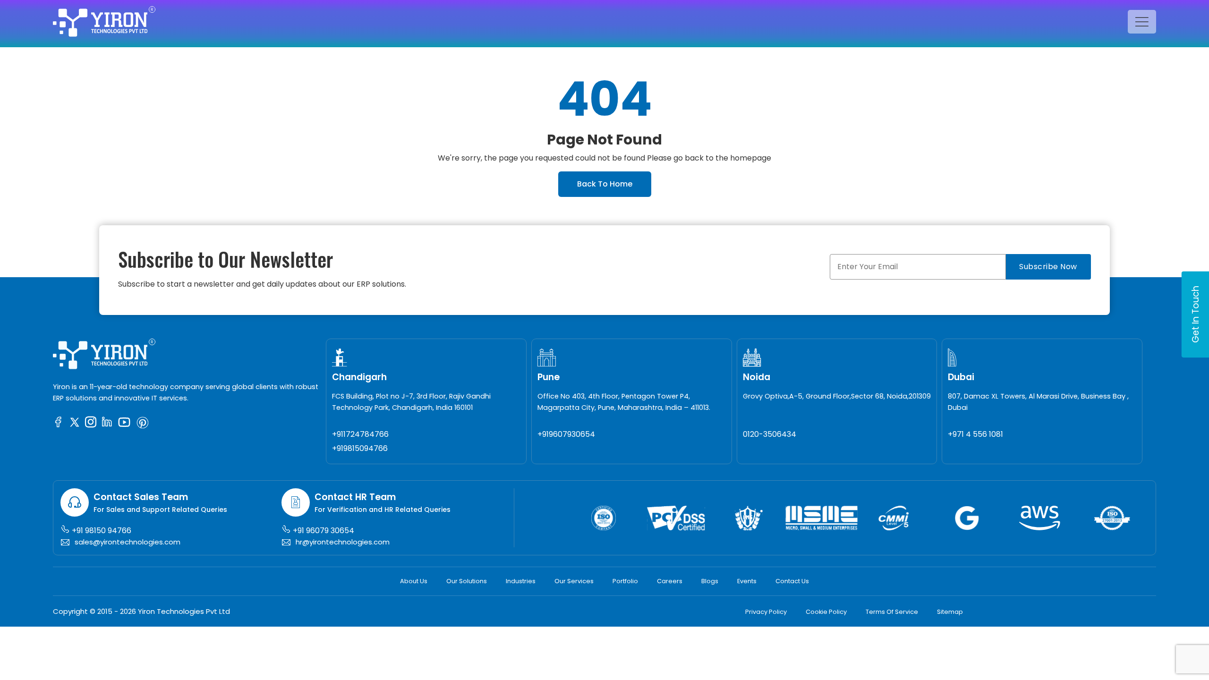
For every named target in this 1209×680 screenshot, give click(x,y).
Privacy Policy (766, 612)
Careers (669, 581)
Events (747, 581)
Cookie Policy (826, 612)
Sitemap (950, 612)
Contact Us (792, 581)
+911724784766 (360, 434)
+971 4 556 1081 (975, 434)
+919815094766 (360, 448)
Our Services (574, 581)
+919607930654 (566, 434)
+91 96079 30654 (322, 530)
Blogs (709, 581)
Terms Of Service (892, 612)
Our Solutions (466, 581)
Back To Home (604, 183)
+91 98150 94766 (100, 530)
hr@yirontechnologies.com (343, 542)
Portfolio (625, 581)
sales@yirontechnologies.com (127, 542)
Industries (521, 581)
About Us (413, 581)
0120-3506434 (769, 434)
